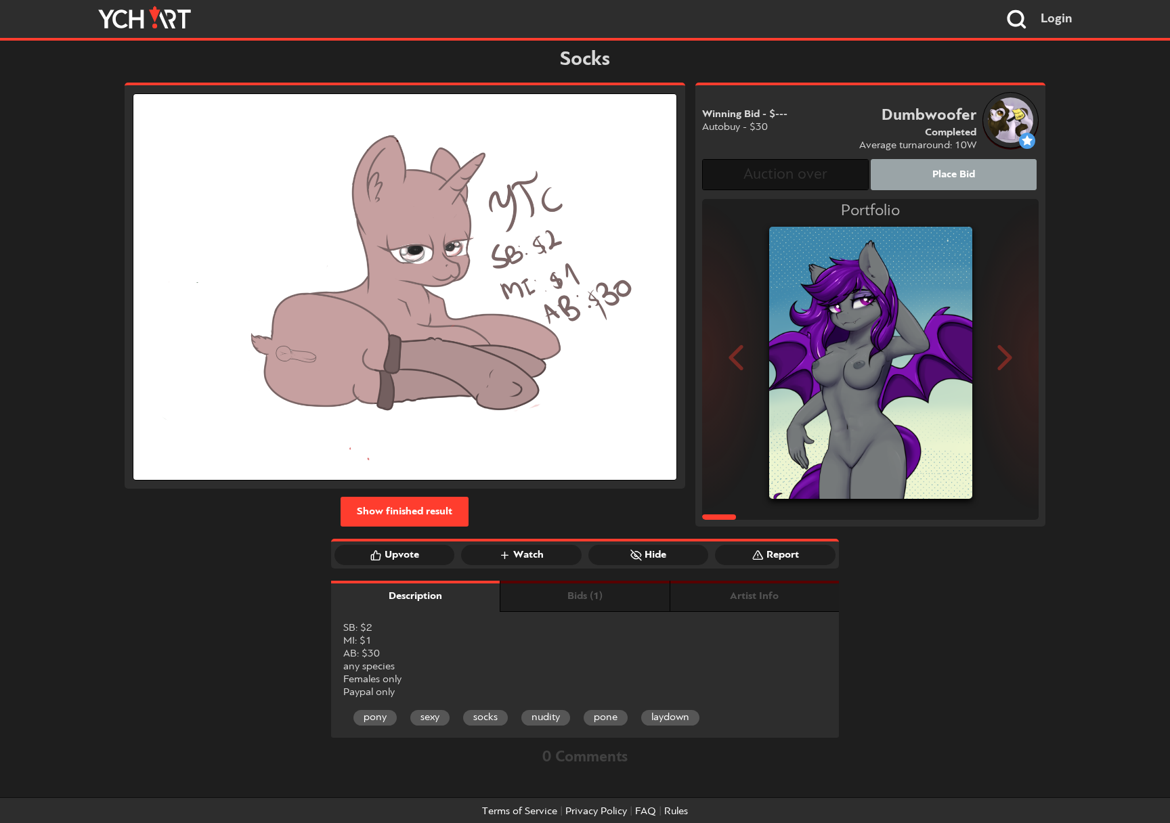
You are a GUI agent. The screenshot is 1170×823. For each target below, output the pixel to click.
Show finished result (404, 511)
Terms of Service (519, 811)
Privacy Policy (596, 811)
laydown (670, 717)
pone (606, 717)
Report (782, 555)
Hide (655, 555)
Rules (676, 811)
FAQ (645, 811)
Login (1056, 19)
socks (485, 717)
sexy (429, 717)
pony (375, 717)
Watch (528, 555)
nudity (546, 717)
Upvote (402, 555)
